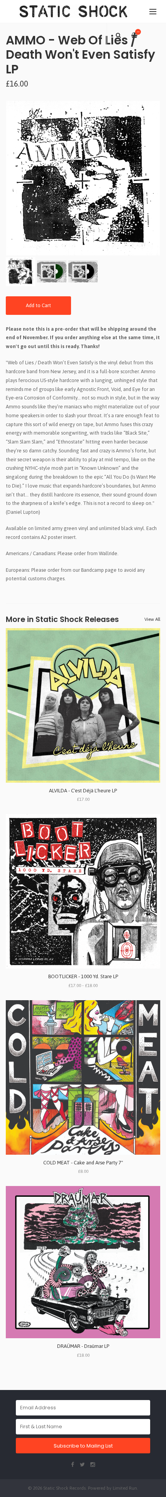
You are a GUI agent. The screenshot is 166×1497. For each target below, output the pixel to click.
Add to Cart (38, 305)
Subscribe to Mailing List (83, 1445)
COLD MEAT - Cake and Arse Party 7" (83, 1163)
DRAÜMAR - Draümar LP (83, 1346)
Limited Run (125, 1487)
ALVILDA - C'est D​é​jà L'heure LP (83, 791)
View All (152, 619)
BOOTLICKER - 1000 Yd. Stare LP (83, 976)
